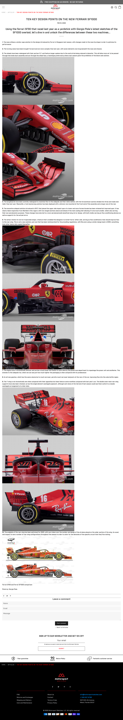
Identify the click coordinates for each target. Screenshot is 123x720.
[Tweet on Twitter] (7, 596)
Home (3, 12)
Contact (50, 697)
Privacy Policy (52, 703)
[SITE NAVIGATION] (3, 7)
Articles (11, 12)
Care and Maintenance (24, 703)
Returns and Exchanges (25, 697)
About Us (50, 694)
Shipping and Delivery (24, 700)
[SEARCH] (116, 7)
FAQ (18, 694)
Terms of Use (52, 700)
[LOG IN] (112, 7)
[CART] (120, 7)
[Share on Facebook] (3, 596)
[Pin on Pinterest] (10, 596)
